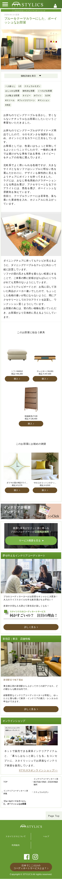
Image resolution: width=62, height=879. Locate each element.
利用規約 (16, 845)
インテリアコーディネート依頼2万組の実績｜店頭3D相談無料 (46, 782)
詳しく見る (30, 627)
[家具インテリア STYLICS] (27, 4)
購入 (16, 379)
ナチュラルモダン (41, 792)
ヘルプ (46, 836)
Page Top (53, 816)
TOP (5, 782)
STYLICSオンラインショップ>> (38, 770)
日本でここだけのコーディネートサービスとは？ (30, 867)
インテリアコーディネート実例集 (15, 792)
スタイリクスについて (16, 836)
